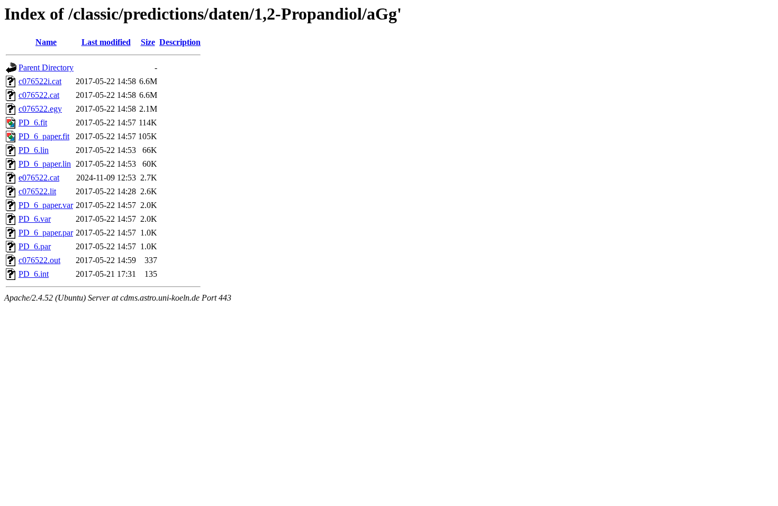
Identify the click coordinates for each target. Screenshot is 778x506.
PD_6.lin (34, 150)
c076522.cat (39, 95)
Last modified (106, 42)
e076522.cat (39, 177)
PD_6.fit (33, 122)
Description (180, 42)
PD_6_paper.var (46, 205)
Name (46, 42)
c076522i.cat (40, 81)
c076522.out (39, 260)
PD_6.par (35, 246)
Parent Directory (46, 67)
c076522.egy (40, 108)
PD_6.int (34, 273)
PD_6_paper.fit (44, 136)
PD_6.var (35, 218)
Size (148, 42)
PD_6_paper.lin (45, 163)
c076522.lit (37, 191)
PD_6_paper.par (46, 232)
